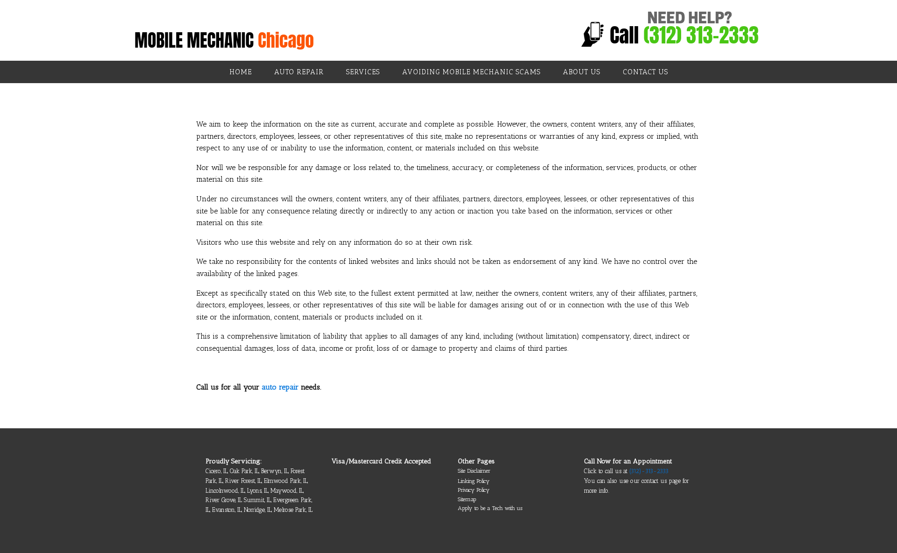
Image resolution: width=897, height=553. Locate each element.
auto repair (280, 387)
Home (240, 72)
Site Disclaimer (474, 471)
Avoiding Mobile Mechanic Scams (471, 72)
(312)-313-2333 (649, 471)
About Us (581, 72)
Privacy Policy (474, 490)
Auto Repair (299, 72)
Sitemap (467, 499)
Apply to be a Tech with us (490, 508)
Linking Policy (474, 481)
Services (363, 72)
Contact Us (645, 72)
